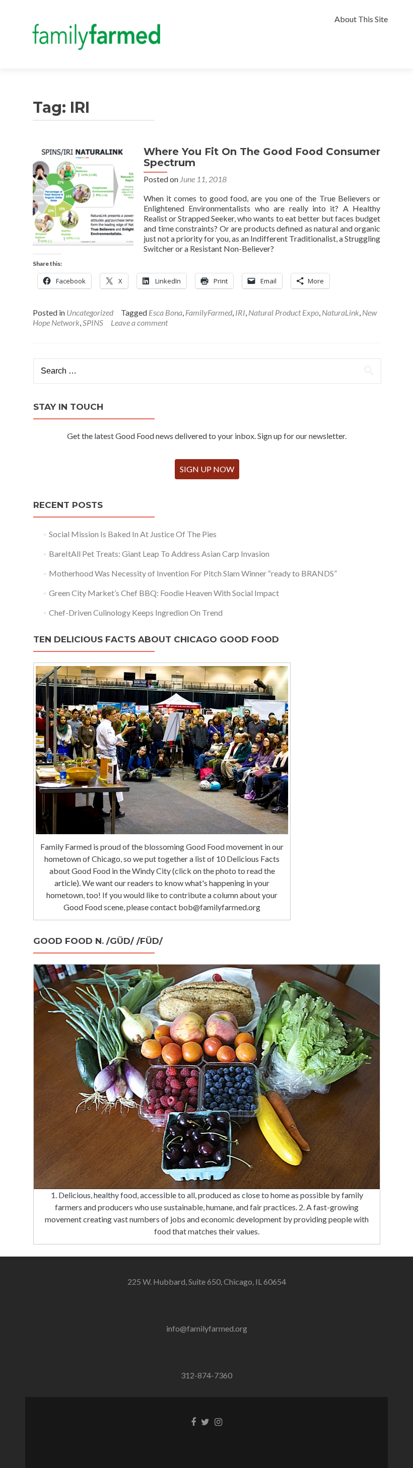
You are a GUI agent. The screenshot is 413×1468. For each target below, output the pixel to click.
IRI (240, 312)
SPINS (93, 322)
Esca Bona (165, 312)
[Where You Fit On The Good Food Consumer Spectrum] (83, 195)
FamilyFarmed (208, 312)
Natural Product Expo (283, 312)
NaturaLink (340, 312)
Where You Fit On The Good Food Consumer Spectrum (262, 157)
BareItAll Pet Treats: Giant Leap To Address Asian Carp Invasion (159, 553)
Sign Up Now (207, 469)
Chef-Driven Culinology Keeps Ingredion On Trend (136, 612)
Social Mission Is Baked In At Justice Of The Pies (133, 534)
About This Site (361, 19)
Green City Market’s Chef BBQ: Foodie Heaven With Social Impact (164, 593)
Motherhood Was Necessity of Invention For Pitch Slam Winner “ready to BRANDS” (193, 573)
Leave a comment (139, 322)
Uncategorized (89, 312)
